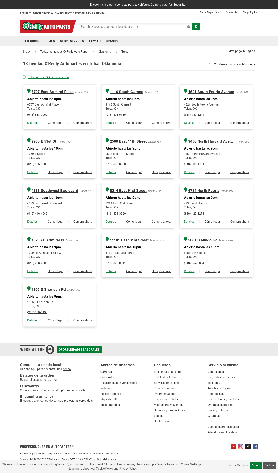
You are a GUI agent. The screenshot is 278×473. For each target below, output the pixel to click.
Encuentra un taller (166, 399)
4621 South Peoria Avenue (211, 91)
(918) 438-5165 (116, 114)
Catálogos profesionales (223, 427)
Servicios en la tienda (167, 383)
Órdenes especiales (220, 405)
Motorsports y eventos (168, 405)
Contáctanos (216, 372)
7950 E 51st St (44, 141)
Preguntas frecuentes (221, 377)
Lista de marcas (164, 388)
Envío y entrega (218, 410)
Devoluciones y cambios (223, 399)
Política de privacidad (32, 453)
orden (54, 379)
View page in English (241, 51)
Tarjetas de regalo (219, 388)
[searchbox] (135, 26)
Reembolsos (216, 394)
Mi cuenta (214, 383)
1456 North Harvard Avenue (211, 141)
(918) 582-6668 (116, 164)
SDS (210, 421)
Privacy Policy (127, 468)
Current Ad (232, 12)
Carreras (106, 372)
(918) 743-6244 (194, 114)
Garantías (214, 416)
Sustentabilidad (110, 405)
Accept (256, 465)
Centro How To (163, 421)
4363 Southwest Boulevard (55, 190)
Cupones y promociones (169, 410)
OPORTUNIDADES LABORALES (79, 349)
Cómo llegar (55, 123)
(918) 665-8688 (37, 164)
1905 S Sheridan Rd (49, 289)
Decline (269, 465)
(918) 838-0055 (37, 114)
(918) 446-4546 (37, 213)
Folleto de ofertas (165, 377)
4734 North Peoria (203, 190)
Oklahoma (104, 51)
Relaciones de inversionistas (118, 383)
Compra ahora (82, 123)
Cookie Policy (104, 468)
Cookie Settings (238, 465)
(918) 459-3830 (116, 213)
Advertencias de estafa (222, 432)
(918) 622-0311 (116, 263)
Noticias (105, 388)
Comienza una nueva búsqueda (234, 64)
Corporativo (107, 377)
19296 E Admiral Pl (48, 240)
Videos (158, 416)
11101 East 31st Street (129, 240)
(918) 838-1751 (194, 164)
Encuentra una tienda (168, 372)
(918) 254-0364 (194, 263)
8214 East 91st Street (128, 190)
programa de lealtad (74, 390)
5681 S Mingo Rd (203, 240)
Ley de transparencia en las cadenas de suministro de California (83, 453)
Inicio (26, 51)
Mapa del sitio (109, 399)
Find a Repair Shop (210, 12)
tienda (67, 369)
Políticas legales (110, 394)
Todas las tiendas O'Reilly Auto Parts (64, 51)
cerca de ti (86, 400)
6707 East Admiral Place (53, 91)
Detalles (32, 123)
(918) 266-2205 (37, 263)
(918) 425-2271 (194, 213)
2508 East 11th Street (128, 141)
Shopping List (250, 12)
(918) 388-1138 (37, 312)
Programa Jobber (165, 394)
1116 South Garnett (126, 91)
